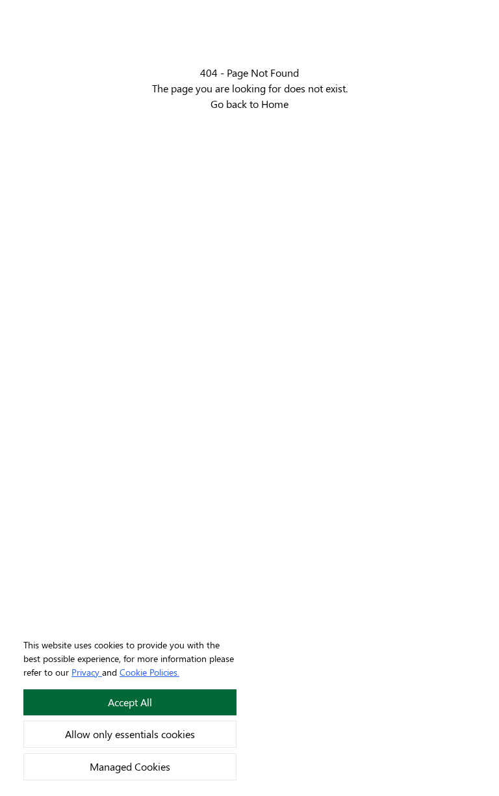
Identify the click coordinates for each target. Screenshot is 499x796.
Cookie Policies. (149, 672)
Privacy (85, 672)
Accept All (130, 702)
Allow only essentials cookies (130, 734)
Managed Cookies (130, 766)
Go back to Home (249, 104)
